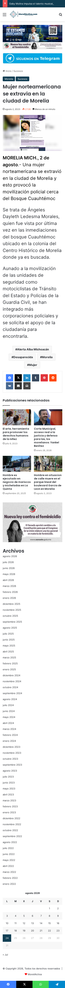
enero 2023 (9, 812)
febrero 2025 (10, 663)
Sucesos (18, 71)
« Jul (5, 954)
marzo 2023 (9, 800)
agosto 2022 (10, 842)
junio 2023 (9, 782)
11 (15, 923)
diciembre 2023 (11, 746)
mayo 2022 (9, 860)
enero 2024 (9, 740)
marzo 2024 (9, 729)
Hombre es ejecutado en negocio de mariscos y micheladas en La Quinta (17, 482)
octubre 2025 (10, 615)
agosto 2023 (10, 770)
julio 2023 (8, 776)
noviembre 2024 (12, 681)
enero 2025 (9, 669)
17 (7, 930)
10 (7, 923)
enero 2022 (9, 883)
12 (24, 923)
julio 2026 (8, 562)
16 (58, 923)
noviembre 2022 (12, 824)
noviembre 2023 (12, 752)
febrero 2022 (10, 877)
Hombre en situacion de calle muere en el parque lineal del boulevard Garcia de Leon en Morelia (48, 482)
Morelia (9, 78)
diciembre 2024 (11, 675)
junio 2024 (9, 711)
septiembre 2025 (12, 621)
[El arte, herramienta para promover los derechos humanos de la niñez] (17, 417)
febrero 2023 (10, 806)
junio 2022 (9, 854)
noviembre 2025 (12, 609)
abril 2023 (8, 794)
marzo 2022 (9, 871)
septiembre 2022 (12, 836)
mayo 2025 (9, 645)
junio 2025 (9, 639)
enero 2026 (9, 597)
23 (58, 930)
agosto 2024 (10, 699)
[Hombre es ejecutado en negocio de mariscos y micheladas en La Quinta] (17, 464)
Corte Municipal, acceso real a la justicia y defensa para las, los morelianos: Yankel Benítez (46, 437)
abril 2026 (8, 580)
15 (49, 923)
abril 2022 (8, 866)
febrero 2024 (10, 734)
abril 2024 (8, 723)
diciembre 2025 (11, 603)
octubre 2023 (10, 758)
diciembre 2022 (11, 818)
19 (24, 930)
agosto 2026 (10, 556)
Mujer (33, 365)
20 (32, 930)
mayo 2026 (9, 574)
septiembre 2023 (12, 764)
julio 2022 (8, 848)
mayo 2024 (9, 717)
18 (15, 930)
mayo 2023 (9, 788)
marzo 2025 (9, 657)
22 (49, 930)
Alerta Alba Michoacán (33, 349)
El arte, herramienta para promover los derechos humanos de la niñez (16, 434)
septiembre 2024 (12, 693)
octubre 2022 (10, 830)
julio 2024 (8, 705)
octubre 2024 (10, 687)
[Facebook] (9, 377)
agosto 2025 (10, 627)
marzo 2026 (9, 586)
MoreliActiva (35, 974)
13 (32, 923)
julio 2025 (8, 633)
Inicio (8, 71)
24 (7, 938)
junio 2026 (9, 568)
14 (41, 923)
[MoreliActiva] (23, 14)
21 (41, 930)
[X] (18, 377)
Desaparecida (23, 357)
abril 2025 (8, 651)
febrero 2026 (10, 591)
